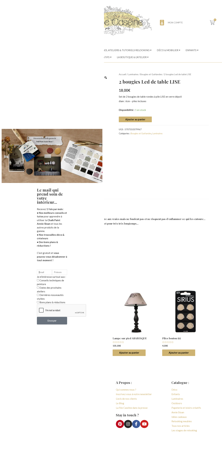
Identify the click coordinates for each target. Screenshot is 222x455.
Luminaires (133, 74)
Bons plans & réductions (52, 302)
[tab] (125, 50)
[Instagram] (128, 424)
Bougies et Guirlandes (151, 74)
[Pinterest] (120, 424)
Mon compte (175, 22)
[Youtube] (144, 424)
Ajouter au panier (135, 119)
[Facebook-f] (136, 424)
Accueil (122, 74)
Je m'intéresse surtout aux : (51, 276)
